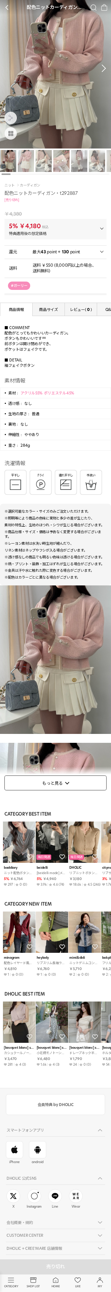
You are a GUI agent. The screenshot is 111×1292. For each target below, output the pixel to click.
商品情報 (16, 309)
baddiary (10, 868)
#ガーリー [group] (19, 285)
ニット (9, 185)
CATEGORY (11, 1286)
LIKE (78, 1286)
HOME (56, 1286)
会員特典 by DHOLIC (55, 1104)
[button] (102, 68)
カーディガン (30, 185)
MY (100, 1286)
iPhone (14, 1162)
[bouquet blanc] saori (19, 1048)
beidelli (42, 868)
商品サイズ (48, 309)
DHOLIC (75, 868)
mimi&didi (77, 958)
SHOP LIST (33, 1286)
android (38, 1162)
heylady (43, 958)
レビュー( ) (81, 309)
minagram (11, 958)
